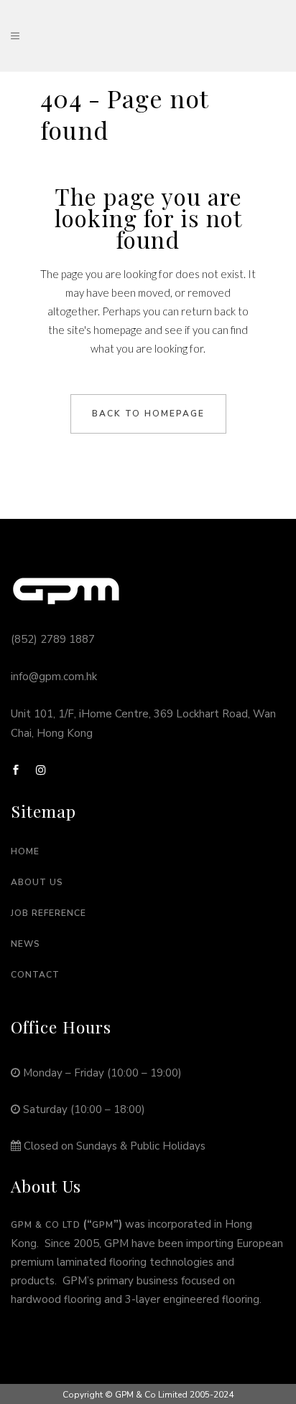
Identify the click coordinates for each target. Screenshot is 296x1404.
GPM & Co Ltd (45, 1225)
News (25, 944)
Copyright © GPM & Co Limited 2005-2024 (148, 1394)
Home (25, 851)
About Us (37, 882)
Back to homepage (148, 413)
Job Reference (48, 913)
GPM (103, 1225)
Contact (35, 974)
